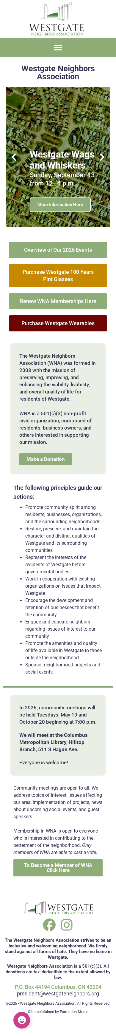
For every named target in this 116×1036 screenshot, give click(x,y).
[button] (58, 47)
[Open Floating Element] (21, 1020)
